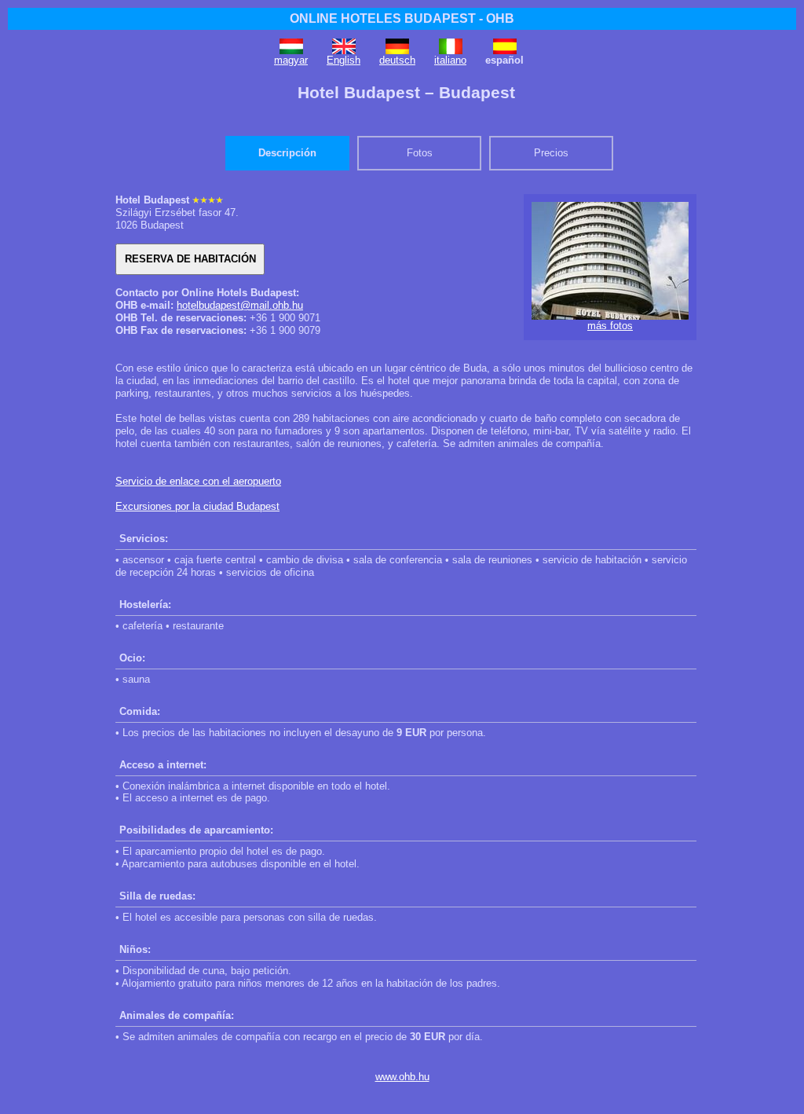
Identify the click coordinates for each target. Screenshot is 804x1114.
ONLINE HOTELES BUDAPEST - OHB (402, 18)
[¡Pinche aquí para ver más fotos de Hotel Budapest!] (610, 316)
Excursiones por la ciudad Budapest (197, 506)
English (343, 60)
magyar (291, 60)
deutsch (397, 60)
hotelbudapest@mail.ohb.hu (240, 305)
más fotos (610, 326)
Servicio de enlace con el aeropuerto (198, 481)
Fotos (420, 153)
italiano (450, 60)
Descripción (287, 153)
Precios (551, 153)
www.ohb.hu (402, 1077)
